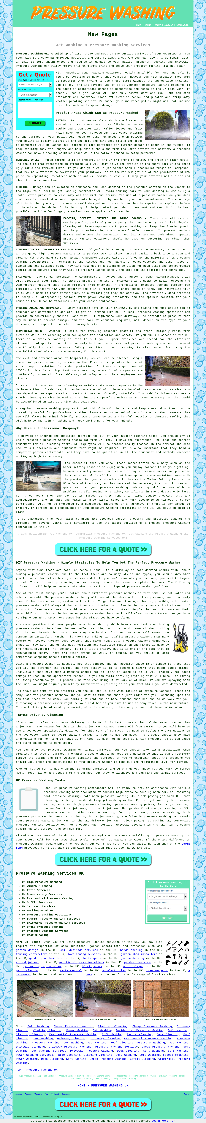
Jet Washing (102, 1030)
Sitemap (18, 1094)
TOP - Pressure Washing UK (36, 1069)
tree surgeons (157, 970)
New (46, 1094)
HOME (138, 25)
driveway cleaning (130, 824)
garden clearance (137, 962)
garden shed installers (139, 954)
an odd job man (27, 962)
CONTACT (168, 25)
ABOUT (158, 25)
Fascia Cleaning (139, 1034)
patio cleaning (27, 970)
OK (173, 1120)
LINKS (148, 25)
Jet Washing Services (49, 1050)
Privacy (188, 1094)
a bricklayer (133, 966)
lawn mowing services (84, 954)
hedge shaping (131, 950)
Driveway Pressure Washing (70, 1046)
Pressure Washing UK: (32, 53)
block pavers (92, 966)
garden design (27, 950)
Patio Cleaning (68, 1054)
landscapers (91, 958)
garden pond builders (45, 958)
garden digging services (42, 966)
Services (66, 1094)
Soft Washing (38, 1026)
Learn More (160, 1120)
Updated (55, 1094)
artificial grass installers (81, 962)
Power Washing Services (34, 1054)
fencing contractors (32, 954)
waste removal (71, 970)
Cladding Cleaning (113, 1026)
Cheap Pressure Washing (73, 1026)
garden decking (132, 958)
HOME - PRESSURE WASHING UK (103, 1085)
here (89, 974)
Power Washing (77, 1030)
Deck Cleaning (168, 1034)
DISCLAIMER (182, 25)
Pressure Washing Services (116, 1046)
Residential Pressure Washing (140, 1030)
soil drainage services (79, 950)
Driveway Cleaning (71, 1038)
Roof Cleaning (122, 1042)
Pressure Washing (45, 1042)
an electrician (114, 970)
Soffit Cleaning (142, 1059)
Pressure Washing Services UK (50, 873)
